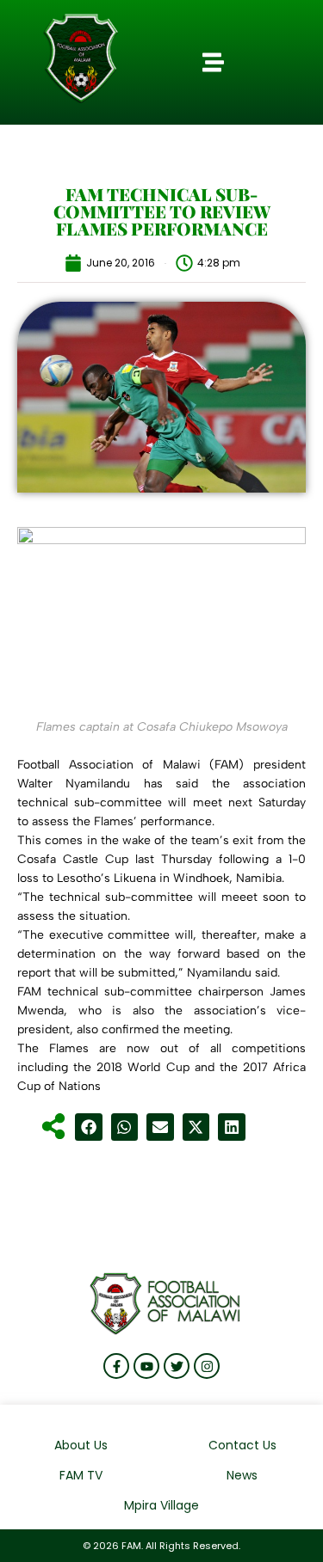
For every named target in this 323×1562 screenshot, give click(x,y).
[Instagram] (207, 1366)
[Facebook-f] (116, 1366)
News (242, 1475)
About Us (81, 1445)
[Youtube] (146, 1366)
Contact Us (242, 1445)
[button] (213, 62)
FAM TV (80, 1475)
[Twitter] (176, 1366)
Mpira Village (161, 1505)
